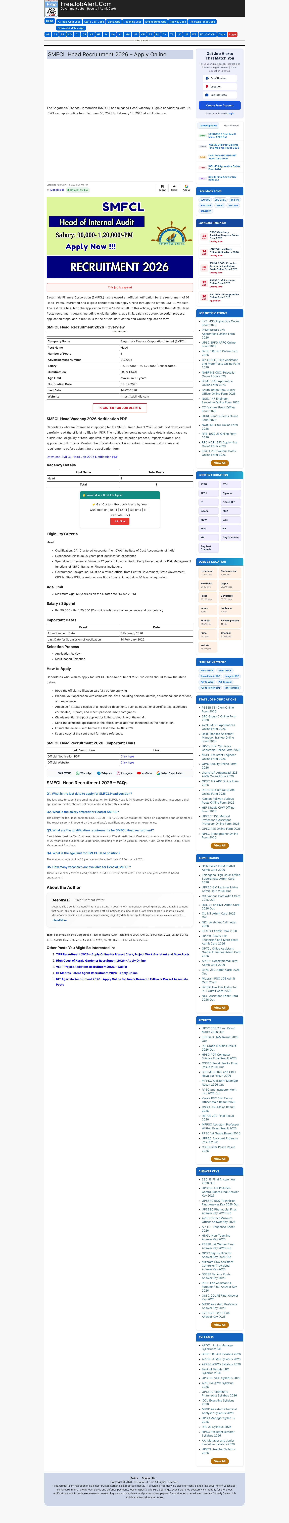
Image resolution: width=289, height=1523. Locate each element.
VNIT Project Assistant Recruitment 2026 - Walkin (91, 966)
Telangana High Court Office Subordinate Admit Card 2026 (221, 878)
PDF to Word (207, 682)
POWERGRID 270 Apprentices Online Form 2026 (218, 333)
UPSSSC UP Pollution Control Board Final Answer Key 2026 (220, 1191)
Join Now (119, 521)
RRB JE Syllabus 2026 (216, 1426)
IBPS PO (235, 199)
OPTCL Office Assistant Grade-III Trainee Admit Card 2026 (221, 952)
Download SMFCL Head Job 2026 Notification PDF (82, 457)
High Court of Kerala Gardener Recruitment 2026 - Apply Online (101, 960)
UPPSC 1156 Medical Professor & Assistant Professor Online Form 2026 (220, 820)
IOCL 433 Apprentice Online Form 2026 (224, 168)
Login (231, 113)
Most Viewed (231, 125)
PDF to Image (232, 687)
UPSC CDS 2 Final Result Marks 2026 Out (222, 135)
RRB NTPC (206, 211)
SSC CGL (205, 199)
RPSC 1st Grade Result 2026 (221, 1133)
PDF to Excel (224, 682)
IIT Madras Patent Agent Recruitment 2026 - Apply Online (97, 973)
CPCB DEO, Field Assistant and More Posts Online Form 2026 (221, 363)
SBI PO (219, 205)
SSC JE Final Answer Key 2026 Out (222, 178)
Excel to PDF (224, 670)
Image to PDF (232, 676)
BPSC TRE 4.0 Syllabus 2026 (221, 1354)
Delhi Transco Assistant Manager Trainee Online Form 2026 (218, 737)
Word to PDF (207, 670)
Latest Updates (208, 125)
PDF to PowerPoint (210, 687)
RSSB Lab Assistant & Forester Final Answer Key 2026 (219, 1286)
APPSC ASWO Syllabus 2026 (221, 1364)
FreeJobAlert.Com (86, 3)
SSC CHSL (220, 199)
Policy (134, 1478)
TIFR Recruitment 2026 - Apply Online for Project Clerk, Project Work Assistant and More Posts (123, 954)
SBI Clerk (233, 205)
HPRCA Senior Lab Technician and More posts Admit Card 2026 (220, 939)
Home (49, 20)
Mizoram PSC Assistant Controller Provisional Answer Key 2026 (217, 1265)
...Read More (59, 920)
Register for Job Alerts (120, 408)
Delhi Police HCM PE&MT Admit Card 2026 (222, 157)
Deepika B (57, 189)
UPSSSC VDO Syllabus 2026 (221, 1378)
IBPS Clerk (206, 205)
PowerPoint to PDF (210, 676)
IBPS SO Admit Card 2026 (219, 931)
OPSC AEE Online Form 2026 (221, 828)
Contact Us (148, 1478)
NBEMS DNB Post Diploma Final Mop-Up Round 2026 (224, 146)
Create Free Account (219, 105)
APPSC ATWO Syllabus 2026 (221, 1359)
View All (220, 463)
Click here (127, 756)
